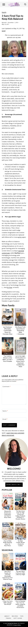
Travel (8, 618)
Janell (4, 22)
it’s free (9, 287)
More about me (13, 484)
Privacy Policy (17, 625)
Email (5, 419)
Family (4, 12)
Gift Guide (18, 618)
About (7, 616)
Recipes (15, 616)
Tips (21, 616)
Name (5, 411)
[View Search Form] (25, 4)
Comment (7, 386)
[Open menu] (4, 4)
